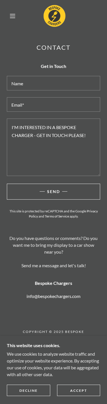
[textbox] (53, 83)
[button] (12, 16)
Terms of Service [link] (57, 216)
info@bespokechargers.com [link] (53, 296)
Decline (28, 390)
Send (53, 191)
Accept (78, 390)
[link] (54, 16)
